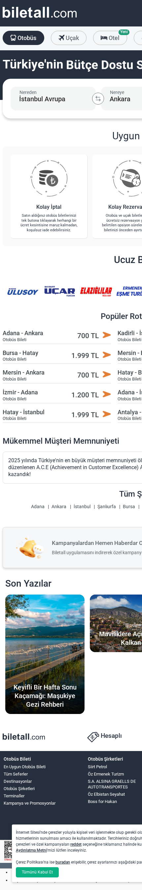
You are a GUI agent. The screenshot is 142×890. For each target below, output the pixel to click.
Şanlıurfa (106, 507)
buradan (62, 862)
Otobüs (26, 37)
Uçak (71, 37)
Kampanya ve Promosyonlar (29, 803)
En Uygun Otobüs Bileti (25, 766)
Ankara (59, 507)
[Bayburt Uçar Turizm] (59, 296)
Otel (117, 36)
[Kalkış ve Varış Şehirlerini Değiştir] (98, 99)
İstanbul (82, 507)
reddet (76, 844)
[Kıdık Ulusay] (22, 296)
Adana (38, 507)
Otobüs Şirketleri (19, 788)
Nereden (28, 92)
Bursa (129, 507)
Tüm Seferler (16, 774)
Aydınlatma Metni (31, 850)
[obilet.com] (40, 18)
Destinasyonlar (18, 781)
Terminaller (14, 795)
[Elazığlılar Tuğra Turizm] (96, 296)
